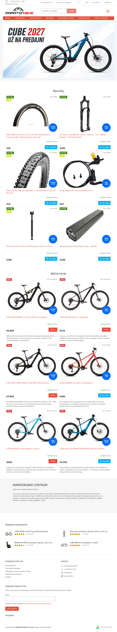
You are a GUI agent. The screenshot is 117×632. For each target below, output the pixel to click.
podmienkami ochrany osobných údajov (38, 603)
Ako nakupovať (46, 3)
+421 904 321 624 (70, 569)
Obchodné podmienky (63, 3)
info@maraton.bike (70, 566)
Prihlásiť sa (12, 609)
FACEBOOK (68, 573)
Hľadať (71, 11)
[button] (11, 50)
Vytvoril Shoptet (106, 627)
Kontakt (8, 577)
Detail (52, 330)
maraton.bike (68, 576)
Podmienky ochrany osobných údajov (18, 571)
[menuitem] (8, 18)
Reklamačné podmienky (13, 574)
